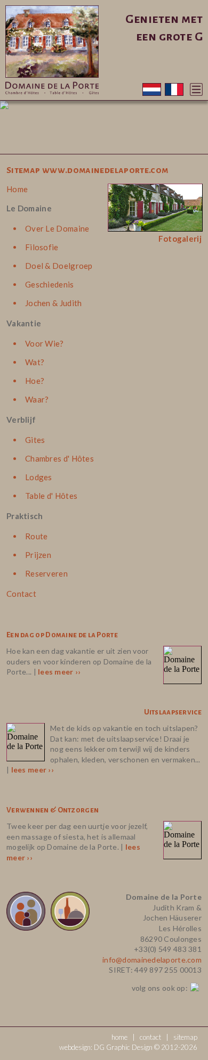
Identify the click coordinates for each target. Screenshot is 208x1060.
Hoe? (34, 380)
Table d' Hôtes (51, 495)
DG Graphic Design (123, 1047)
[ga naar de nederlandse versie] (152, 92)
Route (36, 536)
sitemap (185, 1037)
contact (150, 1037)
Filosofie (42, 247)
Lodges (38, 477)
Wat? (34, 362)
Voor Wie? (44, 343)
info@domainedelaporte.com (152, 959)
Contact (21, 593)
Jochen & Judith (53, 303)
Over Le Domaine (57, 228)
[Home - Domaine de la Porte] (52, 97)
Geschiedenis (49, 284)
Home (17, 189)
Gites (35, 440)
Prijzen (38, 555)
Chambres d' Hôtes (59, 458)
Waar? (37, 399)
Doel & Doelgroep (59, 265)
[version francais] (174, 92)
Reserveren (46, 573)
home (119, 1037)
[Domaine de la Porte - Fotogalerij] (155, 230)
